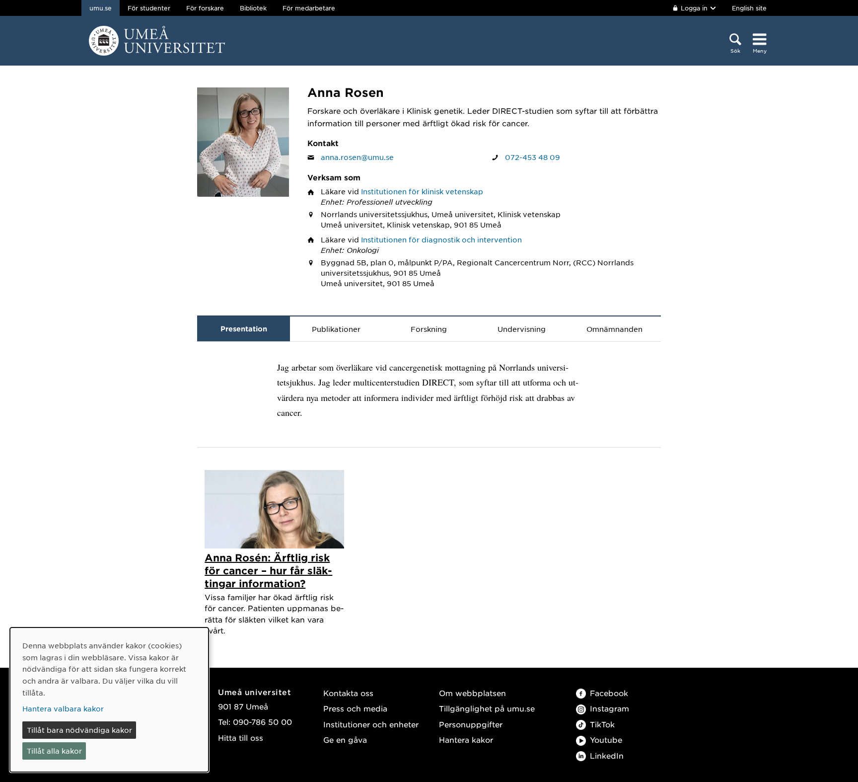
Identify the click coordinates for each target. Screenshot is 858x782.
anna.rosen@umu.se (357, 157)
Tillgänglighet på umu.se (487, 708)
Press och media (355, 708)
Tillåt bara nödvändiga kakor (79, 729)
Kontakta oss (348, 693)
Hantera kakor (466, 739)
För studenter (149, 8)
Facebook (609, 693)
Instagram (609, 708)
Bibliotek (253, 8)
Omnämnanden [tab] (614, 328)
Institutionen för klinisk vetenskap (422, 191)
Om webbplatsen (472, 693)
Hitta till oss (240, 737)
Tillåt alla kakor (54, 750)
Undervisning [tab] (522, 328)
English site (749, 8)
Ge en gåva (345, 739)
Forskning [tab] (429, 328)
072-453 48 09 (532, 157)
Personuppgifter (470, 724)
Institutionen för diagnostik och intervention (441, 239)
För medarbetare (309, 8)
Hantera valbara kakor (63, 708)
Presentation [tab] (243, 328)
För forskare (205, 8)
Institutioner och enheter (371, 724)
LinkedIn (607, 755)
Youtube (606, 739)
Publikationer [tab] (336, 328)
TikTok (602, 724)
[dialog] (109, 699)
